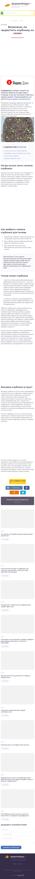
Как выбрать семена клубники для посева (17, 153)
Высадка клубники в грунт (12, 158)
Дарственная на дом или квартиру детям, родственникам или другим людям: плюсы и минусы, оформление (17, 779)
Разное (2, 531)
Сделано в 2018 (14, 875)
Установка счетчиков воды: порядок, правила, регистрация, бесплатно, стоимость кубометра (17, 641)
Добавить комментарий (11, 847)
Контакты (20, 863)
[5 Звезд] (20, 502)
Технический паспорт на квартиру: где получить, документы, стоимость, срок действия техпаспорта (14, 570)
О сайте (14, 863)
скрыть (21, 147)
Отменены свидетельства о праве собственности (13, 711)
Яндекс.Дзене (12, 99)
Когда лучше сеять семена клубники (15, 151)
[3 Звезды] (17, 502)
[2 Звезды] (16, 502)
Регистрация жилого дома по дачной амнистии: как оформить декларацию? (15, 814)
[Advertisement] (17, 58)
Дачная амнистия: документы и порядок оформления (15, 676)
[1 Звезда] (14, 502)
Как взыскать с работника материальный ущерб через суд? (16, 605)
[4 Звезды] (19, 502)
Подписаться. (24, 99)
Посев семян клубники (11, 156)
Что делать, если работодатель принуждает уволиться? (17, 535)
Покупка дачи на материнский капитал (15, 745)
